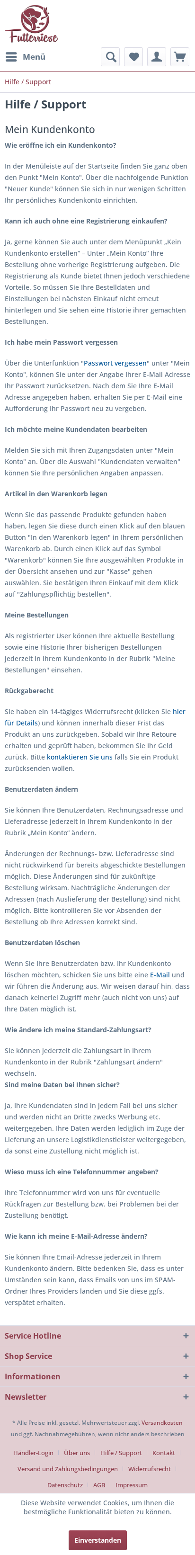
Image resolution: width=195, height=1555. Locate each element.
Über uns (77, 1452)
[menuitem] (25, 56)
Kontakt (163, 1452)
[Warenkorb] (179, 56)
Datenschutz (65, 1485)
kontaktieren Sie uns (80, 756)
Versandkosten (162, 1423)
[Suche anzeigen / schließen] (110, 56)
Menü (34, 56)
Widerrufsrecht (149, 1469)
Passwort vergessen (115, 362)
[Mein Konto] (156, 56)
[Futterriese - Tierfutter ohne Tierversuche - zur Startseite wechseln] (31, 24)
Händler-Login (33, 1452)
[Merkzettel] (133, 56)
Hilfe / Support (121, 1452)
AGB (99, 1485)
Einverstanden (97, 1540)
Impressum (131, 1485)
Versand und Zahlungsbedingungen (68, 1469)
